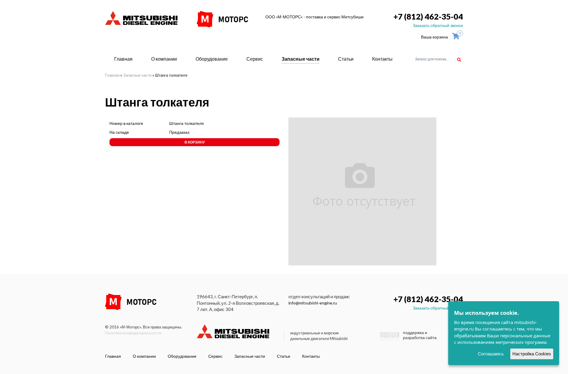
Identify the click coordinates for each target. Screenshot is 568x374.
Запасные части (301, 59)
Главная (123, 59)
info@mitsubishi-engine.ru (312, 302)
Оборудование (212, 59)
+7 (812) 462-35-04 (428, 16)
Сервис (254, 59)
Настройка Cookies (531, 353)
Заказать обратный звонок (438, 25)
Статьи (346, 59)
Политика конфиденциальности (133, 333)
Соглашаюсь (491, 353)
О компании (164, 59)
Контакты (382, 59)
